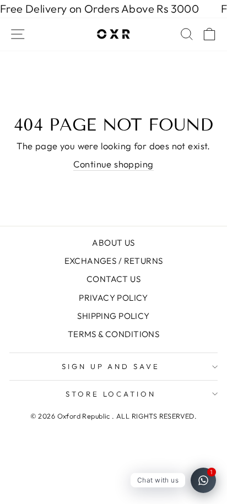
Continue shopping (113, 164)
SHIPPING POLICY (113, 316)
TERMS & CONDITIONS (113, 334)
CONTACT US (113, 279)
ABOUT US (113, 242)
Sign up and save (111, 366)
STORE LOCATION (111, 393)
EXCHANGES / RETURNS (113, 261)
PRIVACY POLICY (113, 297)
